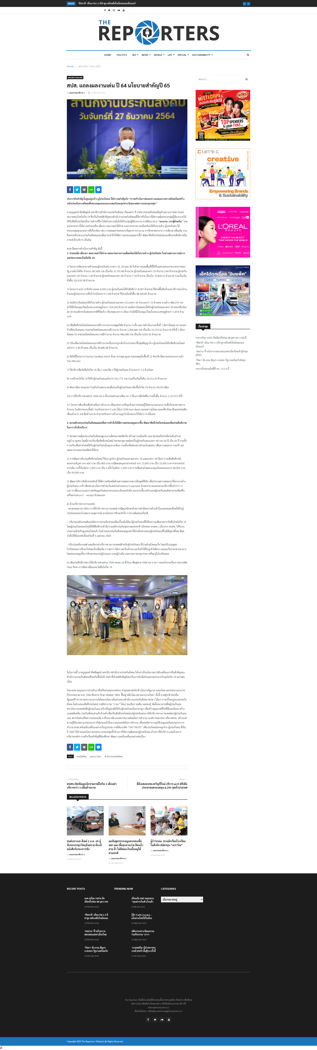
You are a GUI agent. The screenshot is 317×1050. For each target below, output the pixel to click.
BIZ (134, 54)
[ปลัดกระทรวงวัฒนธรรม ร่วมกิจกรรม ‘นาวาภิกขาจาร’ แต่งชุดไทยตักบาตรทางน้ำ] (121, 935)
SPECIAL (182, 54)
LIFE (170, 54)
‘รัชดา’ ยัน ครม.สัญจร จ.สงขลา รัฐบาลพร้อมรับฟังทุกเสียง (221, 362)
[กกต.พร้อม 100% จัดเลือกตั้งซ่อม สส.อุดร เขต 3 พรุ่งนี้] (74, 903)
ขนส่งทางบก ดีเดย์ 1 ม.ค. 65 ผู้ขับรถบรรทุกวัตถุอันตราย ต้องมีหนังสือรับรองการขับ (84, 845)
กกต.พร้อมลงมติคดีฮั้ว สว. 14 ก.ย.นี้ (212, 368)
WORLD (158, 54)
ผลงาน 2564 (95, 756)
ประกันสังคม (81, 756)
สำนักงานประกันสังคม (114, 756)
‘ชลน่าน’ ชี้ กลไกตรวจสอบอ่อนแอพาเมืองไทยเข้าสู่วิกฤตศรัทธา (108, 3)
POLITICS (122, 54)
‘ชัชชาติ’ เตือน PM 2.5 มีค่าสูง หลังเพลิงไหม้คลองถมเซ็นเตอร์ (220, 344)
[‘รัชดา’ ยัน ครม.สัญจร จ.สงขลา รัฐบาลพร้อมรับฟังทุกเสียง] (74, 952)
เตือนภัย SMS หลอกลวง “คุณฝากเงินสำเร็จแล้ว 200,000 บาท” (142, 901)
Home (107, 54)
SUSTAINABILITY (201, 54)
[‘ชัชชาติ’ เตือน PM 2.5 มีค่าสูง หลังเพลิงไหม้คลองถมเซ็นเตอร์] (74, 919)
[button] (244, 3)
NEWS (145, 54)
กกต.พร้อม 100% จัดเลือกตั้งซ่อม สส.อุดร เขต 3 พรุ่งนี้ (221, 337)
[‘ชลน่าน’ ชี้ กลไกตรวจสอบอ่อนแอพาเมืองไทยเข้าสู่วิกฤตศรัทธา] (74, 935)
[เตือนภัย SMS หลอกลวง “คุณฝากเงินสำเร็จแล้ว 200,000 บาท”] (121, 903)
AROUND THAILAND (89, 66)
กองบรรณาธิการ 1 (77, 92)
